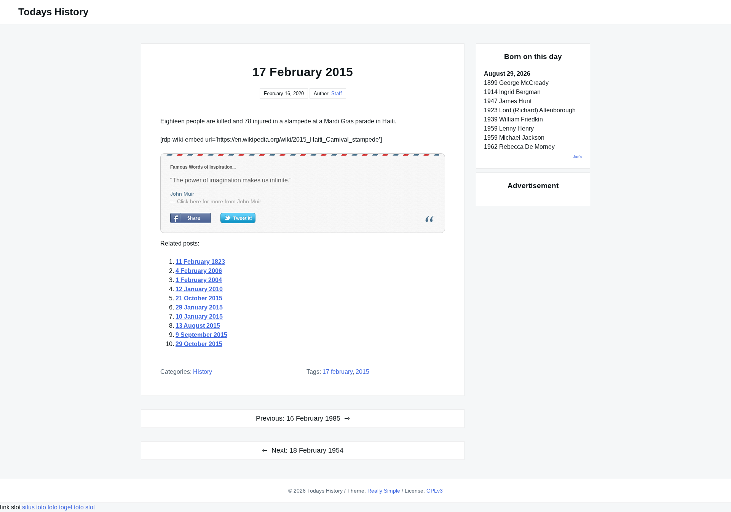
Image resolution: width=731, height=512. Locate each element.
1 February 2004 (199, 280)
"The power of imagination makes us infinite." (231, 180)
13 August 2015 (198, 325)
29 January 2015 (199, 307)
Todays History (53, 12)
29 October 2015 (199, 344)
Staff (336, 93)
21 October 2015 (199, 298)
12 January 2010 (199, 289)
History (202, 371)
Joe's (577, 157)
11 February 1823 (200, 261)
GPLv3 (434, 491)
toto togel (60, 507)
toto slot (84, 507)
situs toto (35, 507)
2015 (362, 371)
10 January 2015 (199, 316)
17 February (337, 371)
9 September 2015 (201, 335)
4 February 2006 (199, 271)
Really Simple (383, 491)
